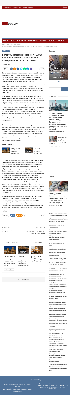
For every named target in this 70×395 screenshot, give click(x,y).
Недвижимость (32, 41)
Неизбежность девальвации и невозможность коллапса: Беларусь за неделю (58, 345)
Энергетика (6, 50)
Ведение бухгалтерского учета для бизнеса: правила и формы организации (58, 270)
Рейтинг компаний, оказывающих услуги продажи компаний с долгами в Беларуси (57, 264)
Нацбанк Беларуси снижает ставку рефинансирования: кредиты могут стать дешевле (58, 286)
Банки (18, 41)
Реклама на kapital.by (29, 7)
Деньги (11, 41)
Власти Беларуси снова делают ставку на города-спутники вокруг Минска (57, 310)
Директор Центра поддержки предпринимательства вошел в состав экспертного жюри (57, 355)
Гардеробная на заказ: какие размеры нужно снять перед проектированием (56, 225)
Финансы (51, 41)
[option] (58, 68)
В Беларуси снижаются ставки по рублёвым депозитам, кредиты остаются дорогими (57, 237)
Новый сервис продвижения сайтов (58, 364)
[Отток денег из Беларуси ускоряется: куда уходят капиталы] (53, 139)
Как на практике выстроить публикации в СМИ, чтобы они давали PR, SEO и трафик (56, 339)
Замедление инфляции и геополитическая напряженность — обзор (58, 368)
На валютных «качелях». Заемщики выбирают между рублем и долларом (35, 231)
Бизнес (23, 41)
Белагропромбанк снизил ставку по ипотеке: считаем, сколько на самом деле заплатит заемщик (58, 231)
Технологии (43, 41)
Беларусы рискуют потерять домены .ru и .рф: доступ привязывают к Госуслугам (58, 325)
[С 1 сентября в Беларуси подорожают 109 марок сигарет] (37, 250)
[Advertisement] (52, 23)
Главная (5, 41)
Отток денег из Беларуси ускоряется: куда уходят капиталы (58, 140)
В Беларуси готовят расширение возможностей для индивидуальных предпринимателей (58, 254)
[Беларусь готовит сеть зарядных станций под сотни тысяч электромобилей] (29, 150)
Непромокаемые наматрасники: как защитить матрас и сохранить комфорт (58, 243)
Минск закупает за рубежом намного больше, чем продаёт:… (11, 152)
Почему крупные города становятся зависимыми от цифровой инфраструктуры (58, 280)
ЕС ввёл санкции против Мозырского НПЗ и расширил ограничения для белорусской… (58, 73)
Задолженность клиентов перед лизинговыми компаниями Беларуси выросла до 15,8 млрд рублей (58, 219)
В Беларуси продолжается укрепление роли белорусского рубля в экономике (57, 292)
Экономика (60, 41)
